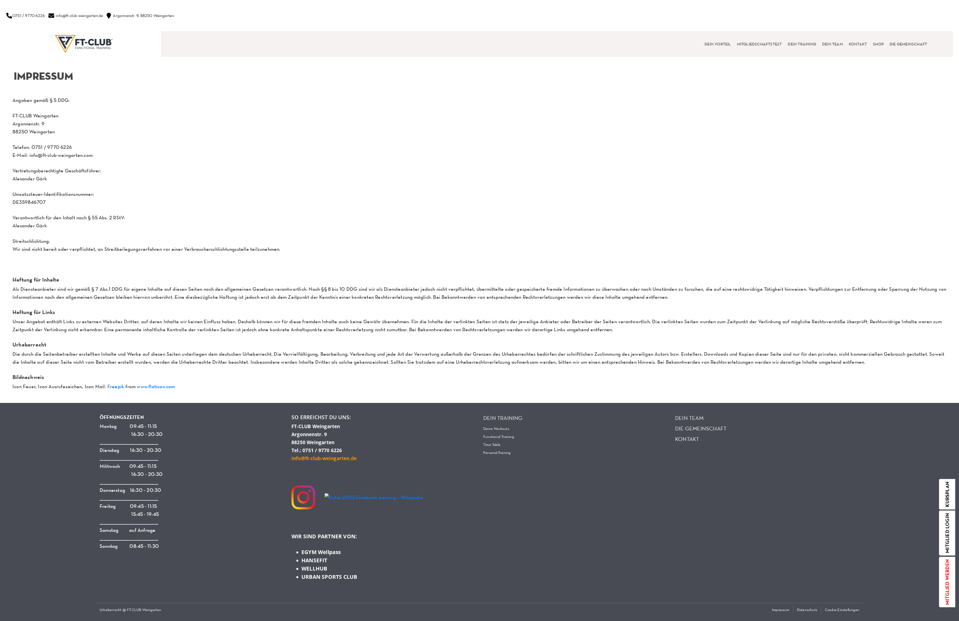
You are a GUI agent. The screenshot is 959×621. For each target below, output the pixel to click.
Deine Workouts (496, 428)
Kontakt (858, 43)
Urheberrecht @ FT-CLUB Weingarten (130, 609)
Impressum (780, 609)
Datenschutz (807, 609)
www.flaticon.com (156, 386)
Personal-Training (496, 452)
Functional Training (498, 436)
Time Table (491, 444)
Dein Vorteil (718, 43)
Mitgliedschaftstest (759, 43)
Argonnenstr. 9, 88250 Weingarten (143, 15)
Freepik (115, 386)
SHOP (878, 43)
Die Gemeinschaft (908, 43)
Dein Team (832, 43)
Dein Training (802, 43)
